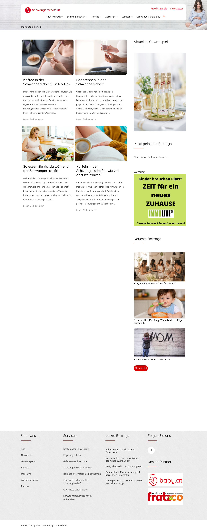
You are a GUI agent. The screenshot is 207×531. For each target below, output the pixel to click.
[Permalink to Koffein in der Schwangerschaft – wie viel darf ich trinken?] (101, 160)
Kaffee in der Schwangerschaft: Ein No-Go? (46, 82)
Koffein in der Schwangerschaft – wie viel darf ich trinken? (97, 170)
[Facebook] (151, 450)
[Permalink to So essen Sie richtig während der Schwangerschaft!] (48, 160)
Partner (25, 486)
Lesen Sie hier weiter (33, 119)
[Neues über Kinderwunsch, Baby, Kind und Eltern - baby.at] (165, 485)
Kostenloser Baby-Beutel (76, 449)
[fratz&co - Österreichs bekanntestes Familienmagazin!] (165, 504)
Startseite (26, 26)
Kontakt (25, 467)
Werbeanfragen (29, 480)
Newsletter (176, 8)
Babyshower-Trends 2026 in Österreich (154, 283)
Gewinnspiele (159, 8)
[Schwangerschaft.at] (42, 8)
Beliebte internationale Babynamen (82, 473)
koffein (38, 26)
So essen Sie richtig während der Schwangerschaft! (46, 168)
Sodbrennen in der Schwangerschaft (91, 82)
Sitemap (47, 525)
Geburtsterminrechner (75, 461)
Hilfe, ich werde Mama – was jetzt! (152, 359)
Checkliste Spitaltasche (75, 489)
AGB (38, 525)
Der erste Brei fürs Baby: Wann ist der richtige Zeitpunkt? (158, 322)
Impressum (27, 525)
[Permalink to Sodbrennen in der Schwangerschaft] (101, 74)
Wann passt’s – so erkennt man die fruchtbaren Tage (124, 482)
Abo (23, 449)
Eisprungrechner (72, 455)
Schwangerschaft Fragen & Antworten (77, 497)
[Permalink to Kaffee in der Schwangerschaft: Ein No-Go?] (48, 74)
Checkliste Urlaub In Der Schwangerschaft (76, 481)
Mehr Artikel (141, 368)
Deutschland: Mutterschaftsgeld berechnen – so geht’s (122, 473)
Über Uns (26, 473)
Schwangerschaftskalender (77, 467)
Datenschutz (60, 525)
